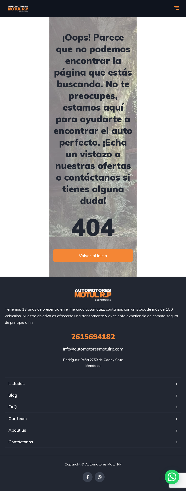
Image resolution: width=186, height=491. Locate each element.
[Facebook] (88, 477)
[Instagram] (100, 477)
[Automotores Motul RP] (18, 8)
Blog (12, 395)
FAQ (12, 406)
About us (17, 430)
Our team (17, 418)
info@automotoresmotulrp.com (93, 348)
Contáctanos (20, 441)
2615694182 (93, 336)
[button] (172, 477)
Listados (16, 383)
